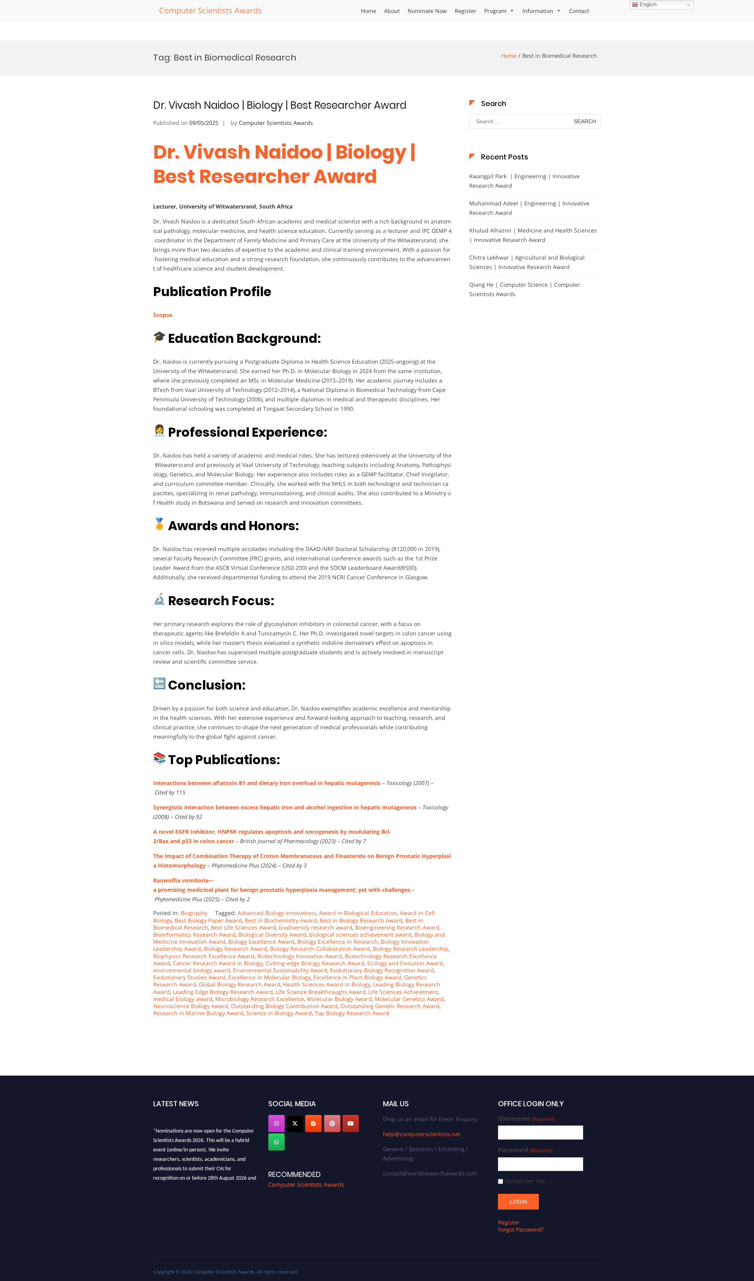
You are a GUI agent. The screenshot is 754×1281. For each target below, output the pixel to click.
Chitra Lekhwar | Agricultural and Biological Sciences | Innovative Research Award (527, 262)
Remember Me (525, 1181)
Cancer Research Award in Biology (218, 963)
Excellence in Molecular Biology (269, 977)
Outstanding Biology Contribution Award (284, 1006)
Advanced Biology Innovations (277, 913)
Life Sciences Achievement (403, 992)
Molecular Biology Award (339, 999)
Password (525, 1150)
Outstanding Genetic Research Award (389, 1006)
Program (495, 11)
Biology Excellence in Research (337, 941)
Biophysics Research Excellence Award (203, 956)
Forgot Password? (521, 1229)
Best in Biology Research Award (361, 920)
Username (526, 1118)
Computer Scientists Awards (210, 10)
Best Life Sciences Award (243, 927)
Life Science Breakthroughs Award (321, 992)
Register (465, 11)
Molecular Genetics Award (409, 999)
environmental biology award (191, 970)
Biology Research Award (235, 948)
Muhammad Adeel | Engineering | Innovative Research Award (529, 207)
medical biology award (182, 999)
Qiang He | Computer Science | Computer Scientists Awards (524, 289)
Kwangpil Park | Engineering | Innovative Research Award (524, 180)
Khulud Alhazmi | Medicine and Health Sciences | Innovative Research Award (533, 235)
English (647, 4)
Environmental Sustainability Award (280, 970)
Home (368, 11)
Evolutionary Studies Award (189, 977)
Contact (579, 11)
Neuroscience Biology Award (190, 1006)
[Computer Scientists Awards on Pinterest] (332, 1123)
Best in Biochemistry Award (281, 920)
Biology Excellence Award (261, 941)
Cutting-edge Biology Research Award (314, 963)
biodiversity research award (315, 927)
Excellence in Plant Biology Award (357, 977)
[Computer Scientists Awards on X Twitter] (295, 1123)
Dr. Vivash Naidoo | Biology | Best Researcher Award (279, 105)
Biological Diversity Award (272, 934)
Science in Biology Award (279, 1013)
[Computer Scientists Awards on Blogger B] (313, 1123)
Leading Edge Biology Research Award (223, 992)
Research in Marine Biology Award (198, 1013)
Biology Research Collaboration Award (320, 948)
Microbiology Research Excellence (259, 999)
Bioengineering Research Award (397, 927)
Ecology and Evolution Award (405, 963)
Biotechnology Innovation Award (299, 956)
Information (537, 11)
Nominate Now (427, 11)
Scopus (162, 314)
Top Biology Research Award (352, 1013)
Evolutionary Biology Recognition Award (382, 970)
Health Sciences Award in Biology (326, 984)
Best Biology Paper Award (208, 920)
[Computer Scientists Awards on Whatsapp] (276, 1142)
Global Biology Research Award (239, 984)
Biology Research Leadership (410, 948)
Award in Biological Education (358, 913)
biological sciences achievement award (360, 934)
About (392, 11)
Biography (194, 913)
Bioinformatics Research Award (194, 934)
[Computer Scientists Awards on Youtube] (350, 1123)
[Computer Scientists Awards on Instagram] (276, 1123)
